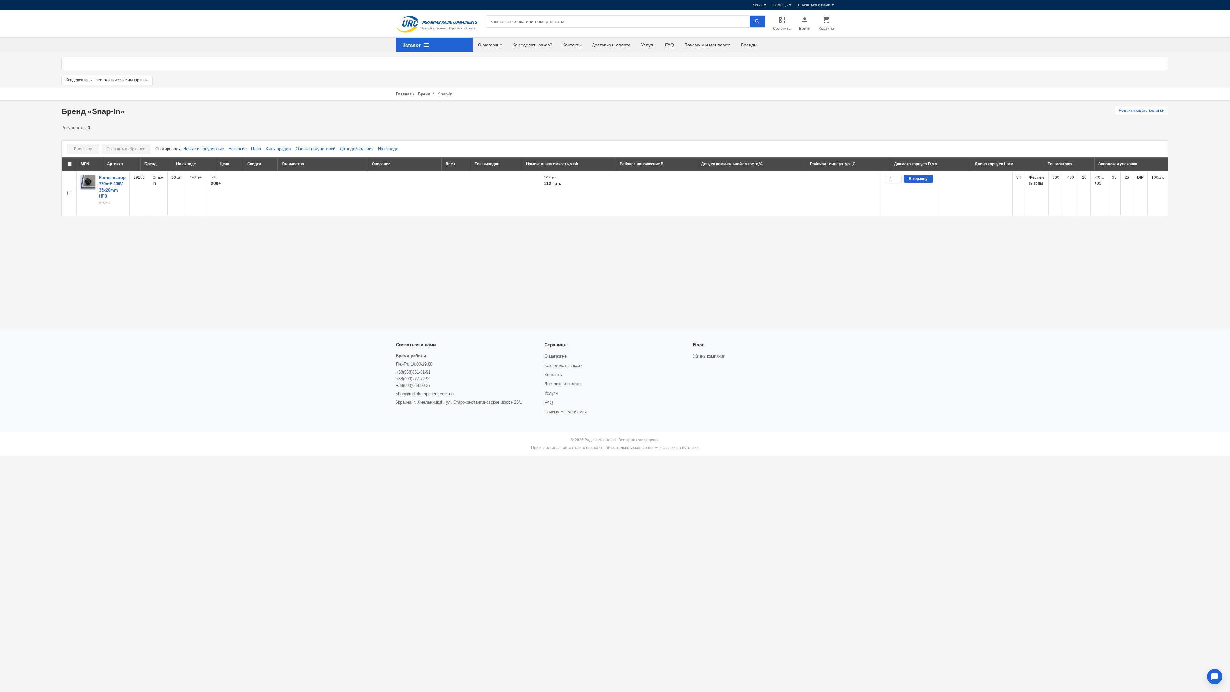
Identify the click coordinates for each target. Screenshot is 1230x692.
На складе (388, 148)
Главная (404, 94)
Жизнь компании (709, 356)
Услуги (648, 44)
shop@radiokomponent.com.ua (425, 393)
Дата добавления (356, 148)
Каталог (411, 45)
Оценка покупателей (315, 148)
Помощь (780, 5)
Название (237, 148)
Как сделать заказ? (532, 44)
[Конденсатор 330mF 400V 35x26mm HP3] (88, 182)
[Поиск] (757, 21)
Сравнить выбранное (125, 149)
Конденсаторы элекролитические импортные (107, 80)
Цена (256, 148)
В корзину (83, 149)
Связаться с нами (814, 5)
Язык (757, 5)
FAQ (669, 44)
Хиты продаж (278, 148)
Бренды (749, 44)
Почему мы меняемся (707, 44)
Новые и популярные (203, 148)
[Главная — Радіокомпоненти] (437, 24)
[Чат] (1214, 676)
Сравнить (782, 28)
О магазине (490, 44)
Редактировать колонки (1141, 110)
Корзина (826, 28)
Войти (804, 28)
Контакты (572, 44)
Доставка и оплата (611, 44)
